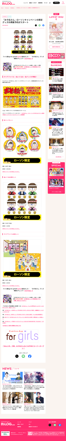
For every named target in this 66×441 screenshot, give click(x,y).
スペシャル (7, 7)
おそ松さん (12, 7)
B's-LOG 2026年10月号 (56, 42)
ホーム (2, 7)
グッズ (45, 2)
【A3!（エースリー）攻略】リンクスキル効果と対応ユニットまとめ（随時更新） (57, 80)
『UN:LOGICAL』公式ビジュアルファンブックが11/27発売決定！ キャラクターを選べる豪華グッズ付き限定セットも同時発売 (34, 387)
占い (50, 2)
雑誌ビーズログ (33, 2)
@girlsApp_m (28, 58)
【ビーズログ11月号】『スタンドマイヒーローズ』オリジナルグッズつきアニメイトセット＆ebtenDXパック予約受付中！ (12, 387)
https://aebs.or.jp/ (55, 434)
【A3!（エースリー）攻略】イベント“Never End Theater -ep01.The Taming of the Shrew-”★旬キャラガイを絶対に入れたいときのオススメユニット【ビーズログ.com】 (34, 408)
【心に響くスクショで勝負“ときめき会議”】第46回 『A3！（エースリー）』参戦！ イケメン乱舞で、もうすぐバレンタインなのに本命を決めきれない (57, 132)
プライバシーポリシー (22, 432)
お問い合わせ (13, 432)
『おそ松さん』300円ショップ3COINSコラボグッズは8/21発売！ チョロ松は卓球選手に (23, 314)
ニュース (26, 2)
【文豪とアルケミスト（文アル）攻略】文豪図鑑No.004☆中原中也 (58, 114)
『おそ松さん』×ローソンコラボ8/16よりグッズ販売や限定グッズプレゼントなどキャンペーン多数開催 (23, 114)
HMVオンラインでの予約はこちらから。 (11, 171)
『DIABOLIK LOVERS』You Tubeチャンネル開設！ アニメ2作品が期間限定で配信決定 (57, 96)
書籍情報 (40, 2)
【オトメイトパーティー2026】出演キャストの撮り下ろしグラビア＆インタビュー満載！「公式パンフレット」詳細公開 (12, 407)
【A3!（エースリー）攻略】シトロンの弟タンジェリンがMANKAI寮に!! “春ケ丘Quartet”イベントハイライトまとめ (57, 151)
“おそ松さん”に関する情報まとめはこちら (11, 325)
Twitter (19, 56)
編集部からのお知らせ (33, 426)
